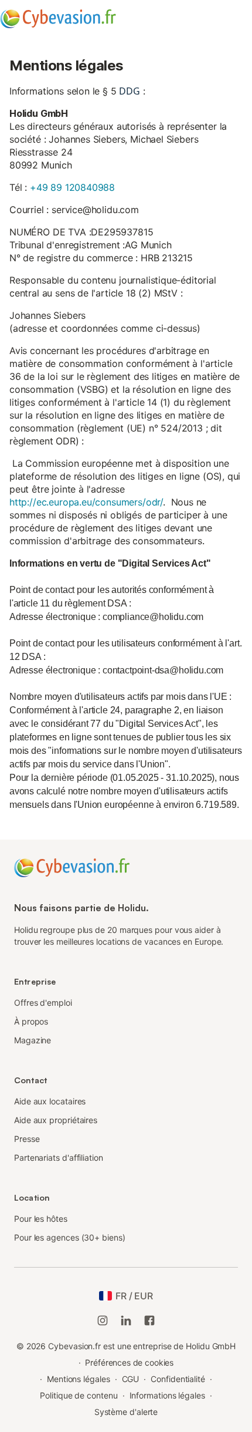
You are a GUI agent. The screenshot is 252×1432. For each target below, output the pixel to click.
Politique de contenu (78, 1395)
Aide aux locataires (50, 1101)
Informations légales (167, 1395)
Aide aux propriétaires (55, 1120)
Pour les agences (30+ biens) (69, 1237)
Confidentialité (178, 1379)
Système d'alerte (126, 1412)
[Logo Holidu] (72, 867)
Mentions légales (78, 1379)
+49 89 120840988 (72, 187)
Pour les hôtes (40, 1219)
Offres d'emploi (43, 1003)
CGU (130, 1379)
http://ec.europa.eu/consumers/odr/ (86, 502)
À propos (31, 1021)
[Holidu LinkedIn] (126, 1320)
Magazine (32, 1040)
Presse (27, 1139)
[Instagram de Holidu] (102, 1320)
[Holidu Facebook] (149, 1320)
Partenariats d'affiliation (58, 1158)
